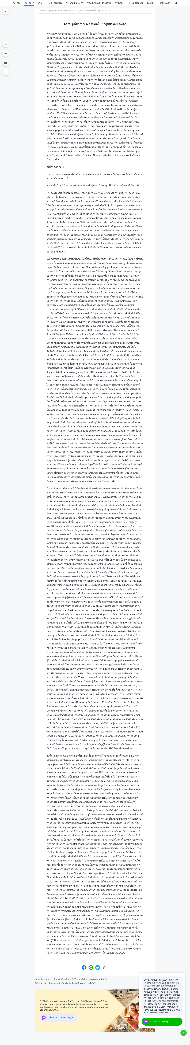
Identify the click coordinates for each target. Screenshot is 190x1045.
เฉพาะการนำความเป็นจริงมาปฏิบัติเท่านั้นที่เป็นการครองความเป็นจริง (75, 979)
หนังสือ (28, 3)
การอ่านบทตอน (73, 3)
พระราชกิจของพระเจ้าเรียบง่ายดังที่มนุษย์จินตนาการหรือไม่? (68, 983)
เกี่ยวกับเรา (165, 3)
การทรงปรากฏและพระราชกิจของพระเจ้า (54, 10)
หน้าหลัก (17, 3)
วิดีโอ (40, 3)
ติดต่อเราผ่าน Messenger (160, 1021)
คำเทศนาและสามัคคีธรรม (99, 3)
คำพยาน (119, 3)
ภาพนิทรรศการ (136, 3)
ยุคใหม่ (150, 3)
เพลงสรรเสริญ (55, 3)
